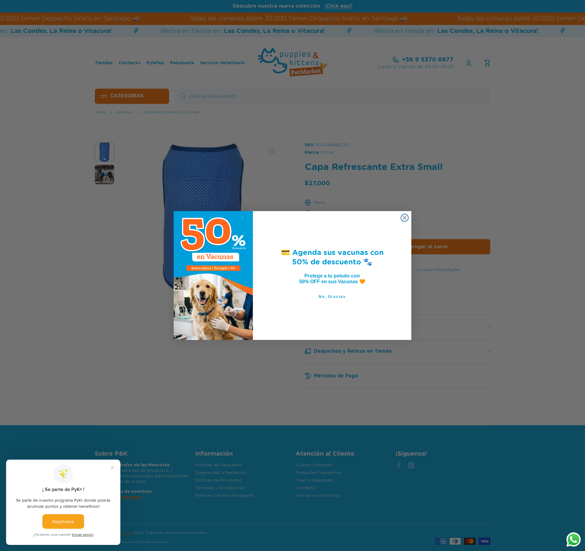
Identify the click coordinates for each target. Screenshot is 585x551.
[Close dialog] (404, 217)
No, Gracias (332, 297)
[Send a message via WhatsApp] (573, 539)
